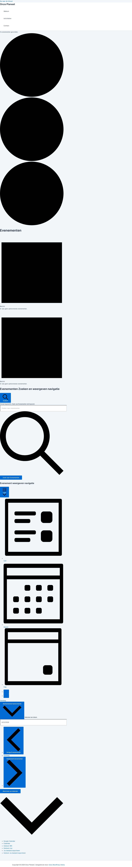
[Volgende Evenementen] (6, 696)
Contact (6, 26)
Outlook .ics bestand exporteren (15, 853)
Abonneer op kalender (10, 791)
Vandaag (3, 700)
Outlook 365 (8, 846)
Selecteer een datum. (31, 717)
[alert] (31, 272)
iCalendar (7, 843)
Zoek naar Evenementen (11, 477)
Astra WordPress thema (57, 865)
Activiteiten (7, 18)
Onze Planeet (7, 4)
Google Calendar (9, 841)
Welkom (6, 11)
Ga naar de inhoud (6, 1)
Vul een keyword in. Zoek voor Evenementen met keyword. (17, 404)
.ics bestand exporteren (12, 850)
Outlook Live (8, 848)
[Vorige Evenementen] (6, 692)
